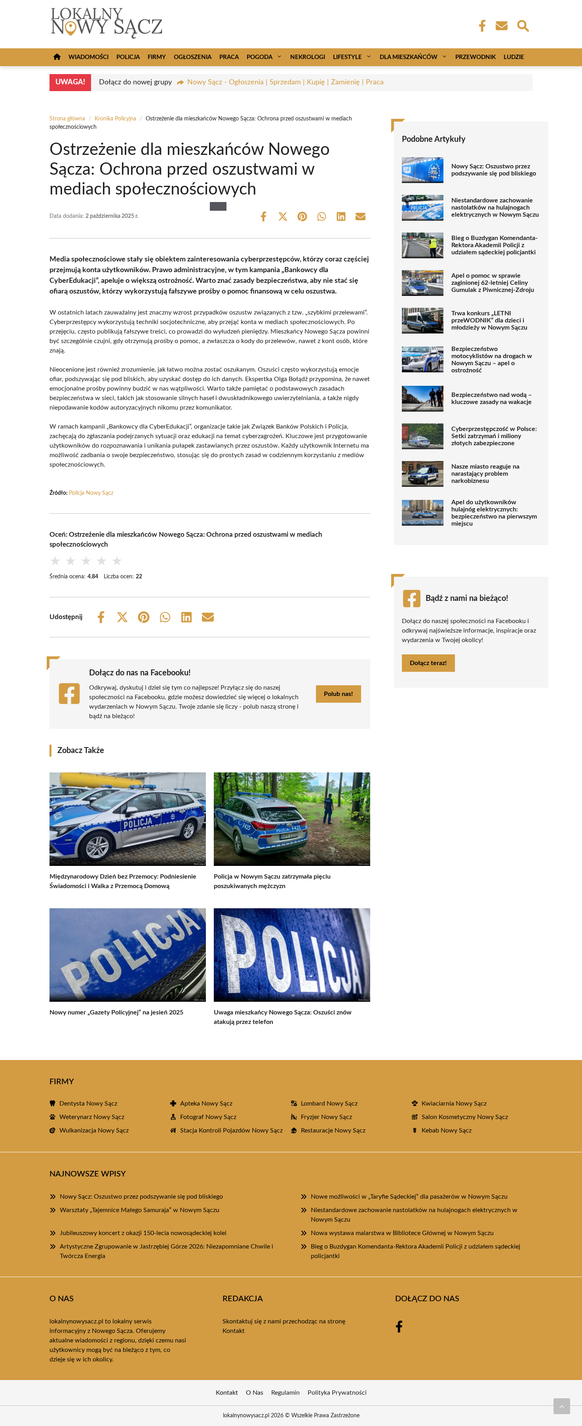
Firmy (157, 57)
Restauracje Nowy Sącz (333, 1130)
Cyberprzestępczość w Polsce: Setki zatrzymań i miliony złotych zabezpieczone (494, 436)
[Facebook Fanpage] (480, 26)
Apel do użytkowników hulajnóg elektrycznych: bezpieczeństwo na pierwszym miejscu (494, 513)
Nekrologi (307, 57)
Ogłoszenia (192, 57)
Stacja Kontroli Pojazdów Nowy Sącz (231, 1130)
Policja (128, 57)
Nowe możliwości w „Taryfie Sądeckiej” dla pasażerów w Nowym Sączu (409, 1196)
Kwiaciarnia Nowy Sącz (454, 1103)
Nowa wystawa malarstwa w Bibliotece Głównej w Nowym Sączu (402, 1233)
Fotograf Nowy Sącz (208, 1117)
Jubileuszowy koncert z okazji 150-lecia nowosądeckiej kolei (143, 1233)
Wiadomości (88, 57)
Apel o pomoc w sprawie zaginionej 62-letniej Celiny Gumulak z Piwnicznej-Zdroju (492, 283)
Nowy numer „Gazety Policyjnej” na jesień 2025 (116, 1012)
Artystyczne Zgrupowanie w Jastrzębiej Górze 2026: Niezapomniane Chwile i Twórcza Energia (166, 1251)
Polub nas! (338, 694)
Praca (229, 57)
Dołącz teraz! (428, 663)
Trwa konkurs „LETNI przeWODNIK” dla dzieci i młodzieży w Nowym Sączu (489, 320)
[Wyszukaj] (523, 25)
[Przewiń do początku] (561, 1406)
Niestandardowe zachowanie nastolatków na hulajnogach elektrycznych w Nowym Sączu (495, 207)
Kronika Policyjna (115, 119)
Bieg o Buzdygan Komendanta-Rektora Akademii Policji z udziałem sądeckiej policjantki (494, 245)
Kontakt (234, 1331)
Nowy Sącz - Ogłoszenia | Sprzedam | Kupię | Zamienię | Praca (285, 82)
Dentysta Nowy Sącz (88, 1103)
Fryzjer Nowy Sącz (326, 1117)
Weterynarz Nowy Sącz (91, 1117)
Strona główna (67, 119)
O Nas (254, 1393)
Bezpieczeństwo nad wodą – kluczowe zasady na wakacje (491, 398)
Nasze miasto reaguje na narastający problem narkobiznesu (485, 473)
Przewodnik (475, 57)
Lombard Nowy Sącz (329, 1103)
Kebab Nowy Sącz (447, 1130)
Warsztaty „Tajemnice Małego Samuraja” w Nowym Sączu (139, 1210)
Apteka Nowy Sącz (206, 1103)
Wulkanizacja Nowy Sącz (94, 1130)
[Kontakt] (501, 26)
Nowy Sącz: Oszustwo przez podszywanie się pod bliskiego (493, 170)
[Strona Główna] (57, 57)
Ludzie (514, 57)
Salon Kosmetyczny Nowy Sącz (465, 1117)
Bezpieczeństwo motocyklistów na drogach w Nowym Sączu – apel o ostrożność (491, 360)
